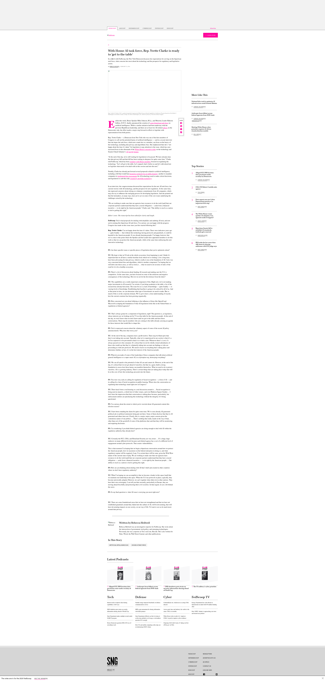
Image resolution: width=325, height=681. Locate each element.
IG (213, 674)
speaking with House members (140, 161)
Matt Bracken (202, 206)
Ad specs (206, 662)
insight (130, 152)
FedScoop (112, 28)
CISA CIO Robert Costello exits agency (206, 188)
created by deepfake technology (141, 178)
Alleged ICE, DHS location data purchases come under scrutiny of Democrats (119, 588)
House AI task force (139, 545)
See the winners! (41, 678)
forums (136, 152)
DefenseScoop (134, 28)
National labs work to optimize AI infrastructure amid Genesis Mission (204, 102)
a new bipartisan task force (159, 123)
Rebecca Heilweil (114, 66)
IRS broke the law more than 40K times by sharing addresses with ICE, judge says (206, 244)
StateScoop (159, 28)
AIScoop (122, 28)
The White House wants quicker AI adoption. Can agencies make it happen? (205, 216)
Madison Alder (197, 120)
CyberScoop (147, 28)
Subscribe (211, 35)
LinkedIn (210, 674)
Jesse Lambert (202, 221)
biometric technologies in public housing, (143, 174)
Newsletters (207, 654)
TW (207, 674)
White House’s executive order (145, 149)
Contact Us (207, 666)
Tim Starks (201, 192)
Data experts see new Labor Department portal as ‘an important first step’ (205, 201)
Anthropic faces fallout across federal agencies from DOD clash (203, 114)
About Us (111, 669)
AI (127, 152)
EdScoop (170, 28)
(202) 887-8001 (207, 670)
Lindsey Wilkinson (200, 106)
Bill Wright (197, 134)
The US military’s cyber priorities (204, 587)
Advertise (213, 28)
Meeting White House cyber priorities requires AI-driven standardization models (201, 129)
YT (216, 674)
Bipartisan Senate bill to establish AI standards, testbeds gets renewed (204, 230)
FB (203, 674)
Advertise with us (209, 658)
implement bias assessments (127, 176)
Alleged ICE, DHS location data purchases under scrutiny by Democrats (205, 174)
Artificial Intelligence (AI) (118, 545)
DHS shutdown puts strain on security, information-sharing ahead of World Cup (176, 588)
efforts (165, 128)
